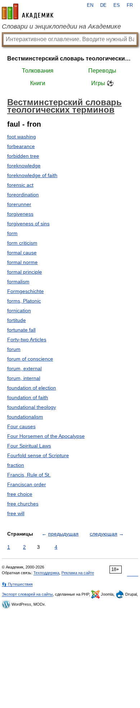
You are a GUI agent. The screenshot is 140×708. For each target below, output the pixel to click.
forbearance (21, 146)
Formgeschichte (25, 291)
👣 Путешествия (17, 584)
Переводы (102, 71)
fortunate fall (21, 330)
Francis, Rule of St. (29, 475)
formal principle (24, 272)
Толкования (37, 71)
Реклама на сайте (77, 573)
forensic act (20, 185)
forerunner (19, 204)
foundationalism (25, 417)
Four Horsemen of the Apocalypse (46, 436)
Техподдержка (46, 573)
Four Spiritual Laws (29, 446)
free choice (19, 494)
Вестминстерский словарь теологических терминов (70, 58)
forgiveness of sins (28, 223)
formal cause (22, 252)
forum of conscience (30, 359)
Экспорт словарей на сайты (27, 594)
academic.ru (27, 11)
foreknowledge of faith (32, 175)
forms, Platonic (24, 301)
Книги (37, 83)
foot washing (21, 137)
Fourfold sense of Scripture (38, 455)
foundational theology (31, 407)
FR (130, 5)
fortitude (16, 320)
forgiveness (20, 214)
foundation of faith (27, 397)
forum (13, 349)
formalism (18, 281)
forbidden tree (23, 156)
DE (103, 5)
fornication (19, 310)
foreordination (23, 194)
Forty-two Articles (26, 339)
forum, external (24, 368)
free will (15, 513)
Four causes (21, 426)
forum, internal (23, 378)
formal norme (22, 262)
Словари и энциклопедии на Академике (61, 26)
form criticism (22, 243)
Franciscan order (26, 484)
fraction (15, 465)
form (12, 233)
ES (116, 5)
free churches (22, 504)
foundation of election (31, 388)
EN (90, 5)
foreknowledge (24, 166)
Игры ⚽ (102, 83)
